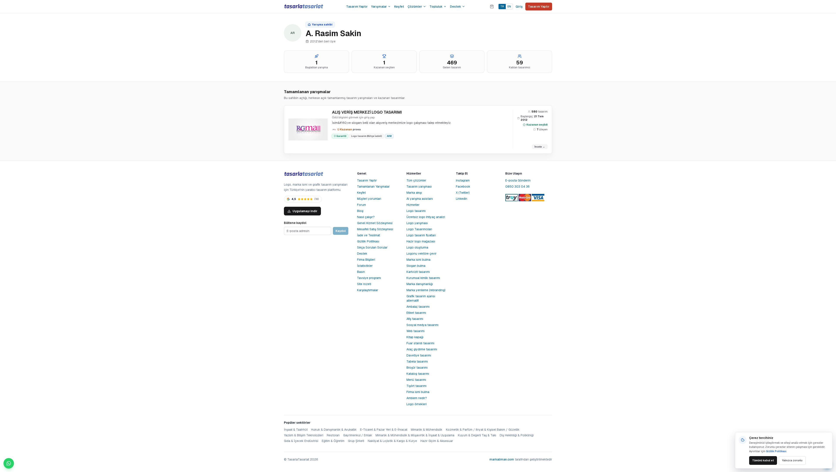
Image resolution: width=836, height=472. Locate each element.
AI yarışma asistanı (419, 199)
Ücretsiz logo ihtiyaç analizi (425, 217)
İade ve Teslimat (368, 235)
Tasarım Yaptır (357, 6)
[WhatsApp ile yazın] (8, 463)
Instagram (463, 180)
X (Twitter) (463, 193)
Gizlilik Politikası (368, 241)
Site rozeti (364, 284)
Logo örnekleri (416, 404)
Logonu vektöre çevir (421, 253)
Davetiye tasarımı (418, 355)
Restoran (333, 435)
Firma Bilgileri (366, 260)
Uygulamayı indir (305, 211)
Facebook (463, 186)
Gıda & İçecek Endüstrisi (301, 441)
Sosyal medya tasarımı (422, 325)
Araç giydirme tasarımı (421, 349)
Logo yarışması (417, 223)
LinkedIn (461, 199)
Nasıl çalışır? (366, 217)
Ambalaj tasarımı (418, 307)
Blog (360, 211)
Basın (361, 272)
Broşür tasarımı (417, 368)
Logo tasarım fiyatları (421, 235)
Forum (361, 205)
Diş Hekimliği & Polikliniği (517, 435)
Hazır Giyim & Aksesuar (436, 441)
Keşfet (399, 6)
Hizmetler (413, 205)
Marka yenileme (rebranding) (425, 290)
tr (502, 6)
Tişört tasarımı (416, 386)
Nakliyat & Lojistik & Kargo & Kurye (392, 441)
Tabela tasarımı (417, 361)
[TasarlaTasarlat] (303, 174)
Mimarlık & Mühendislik (426, 430)
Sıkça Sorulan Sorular (372, 247)
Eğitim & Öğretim (333, 441)
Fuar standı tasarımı (420, 343)
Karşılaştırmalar (367, 290)
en (509, 6)
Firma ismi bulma (417, 392)
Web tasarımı (415, 331)
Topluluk (436, 6)
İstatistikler (365, 266)
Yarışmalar (379, 6)
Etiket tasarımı (416, 313)
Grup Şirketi (356, 441)
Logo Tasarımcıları (419, 229)
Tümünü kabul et (763, 460)
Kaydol (340, 231)
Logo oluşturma (417, 247)
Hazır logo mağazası (420, 241)
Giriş (519, 6)
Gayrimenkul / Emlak (357, 435)
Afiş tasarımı (414, 319)
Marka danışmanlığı (419, 284)
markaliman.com (501, 459)
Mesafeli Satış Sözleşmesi (375, 229)
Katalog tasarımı (417, 374)
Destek (455, 6)
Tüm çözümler (416, 180)
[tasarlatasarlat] (303, 6)
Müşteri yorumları (369, 199)
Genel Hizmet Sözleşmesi (375, 223)
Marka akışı (414, 193)
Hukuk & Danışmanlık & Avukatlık (334, 430)
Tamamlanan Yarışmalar (373, 186)
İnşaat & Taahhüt (296, 430)
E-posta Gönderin (518, 180)
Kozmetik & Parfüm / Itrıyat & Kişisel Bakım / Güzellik (482, 430)
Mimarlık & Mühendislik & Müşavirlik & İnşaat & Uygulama (415, 435)
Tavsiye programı (369, 278)
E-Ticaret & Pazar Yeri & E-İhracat (383, 430)
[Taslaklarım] (492, 6)
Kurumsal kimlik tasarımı (423, 278)
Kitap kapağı (414, 337)
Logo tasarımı (416, 211)
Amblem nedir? (416, 398)
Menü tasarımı (416, 380)
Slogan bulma (415, 266)
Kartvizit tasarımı (418, 272)
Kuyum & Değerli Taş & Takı (477, 435)
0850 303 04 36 (517, 186)
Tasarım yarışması (419, 186)
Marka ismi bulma (418, 260)
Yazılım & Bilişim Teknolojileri (303, 435)
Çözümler (415, 6)
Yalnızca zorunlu (792, 460)
